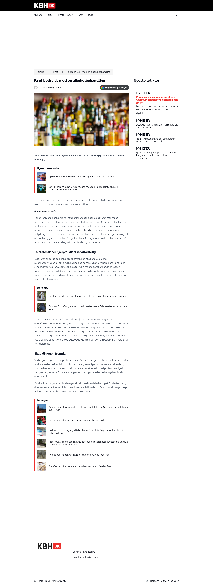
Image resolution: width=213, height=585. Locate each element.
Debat (80, 15)
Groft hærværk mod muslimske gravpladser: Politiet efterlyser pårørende (87, 296)
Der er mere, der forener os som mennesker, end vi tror (78, 420)
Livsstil (60, 15)
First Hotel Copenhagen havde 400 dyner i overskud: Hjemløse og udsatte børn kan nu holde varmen (88, 443)
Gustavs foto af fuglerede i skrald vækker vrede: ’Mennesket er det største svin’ (88, 307)
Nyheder (38, 15)
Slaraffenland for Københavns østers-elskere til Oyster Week (81, 466)
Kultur (50, 15)
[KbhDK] (106, 5)
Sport (70, 15)
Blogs (90, 15)
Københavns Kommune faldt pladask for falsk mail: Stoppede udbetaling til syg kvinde (88, 408)
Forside (40, 72)
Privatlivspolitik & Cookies (86, 557)
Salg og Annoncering (84, 551)
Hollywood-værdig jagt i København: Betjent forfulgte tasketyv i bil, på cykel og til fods (86, 431)
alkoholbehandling (83, 230)
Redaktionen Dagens (48, 87)
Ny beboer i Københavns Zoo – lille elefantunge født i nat (79, 454)
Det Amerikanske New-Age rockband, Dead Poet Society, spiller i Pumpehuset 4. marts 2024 (83, 188)
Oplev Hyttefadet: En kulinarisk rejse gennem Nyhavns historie (81, 176)
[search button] (176, 15)
